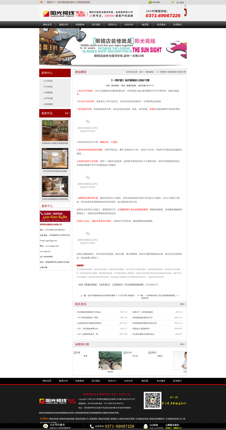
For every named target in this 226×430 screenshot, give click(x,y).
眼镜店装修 (43, 413)
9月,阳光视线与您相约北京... (144, 334)
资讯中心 (112, 24)
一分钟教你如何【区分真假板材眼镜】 (160, 295)
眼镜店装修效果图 (56, 413)
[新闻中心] (113, 46)
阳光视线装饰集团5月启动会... (90, 312)
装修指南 (49, 92)
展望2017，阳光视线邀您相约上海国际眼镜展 (68, 2)
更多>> (68, 113)
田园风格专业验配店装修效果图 (55, 143)
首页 (141, 72)
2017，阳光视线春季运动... (88, 329)
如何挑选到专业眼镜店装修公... (90, 323)
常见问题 (49, 98)
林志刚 (110, 372)
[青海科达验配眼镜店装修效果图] (55, 186)
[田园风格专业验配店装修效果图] (55, 130)
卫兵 (185, 372)
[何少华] (127, 352)
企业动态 (49, 81)
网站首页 (47, 24)
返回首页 (145, 298)
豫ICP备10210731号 (127, 399)
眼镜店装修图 (90, 413)
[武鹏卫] (152, 352)
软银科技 (127, 408)
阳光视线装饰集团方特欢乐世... (145, 323)
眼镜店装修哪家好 (157, 419)
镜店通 (145, 24)
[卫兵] (185, 360)
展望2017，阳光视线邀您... (143, 312)
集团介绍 (63, 24)
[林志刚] (110, 360)
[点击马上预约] (52, 426)
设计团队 (96, 24)
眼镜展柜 (80, 413)
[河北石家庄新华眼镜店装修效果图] (55, 158)
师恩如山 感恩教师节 (141, 329)
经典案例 (80, 24)
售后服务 (161, 24)
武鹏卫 (160, 356)
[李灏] (77, 352)
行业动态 (49, 87)
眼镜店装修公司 (70, 413)
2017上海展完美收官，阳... (88, 334)
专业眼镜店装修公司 (174, 419)
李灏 (85, 356)
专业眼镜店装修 (141, 419)
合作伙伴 (129, 24)
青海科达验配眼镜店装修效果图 (55, 199)
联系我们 (177, 24)
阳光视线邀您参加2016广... (143, 318)
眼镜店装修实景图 (111, 413)
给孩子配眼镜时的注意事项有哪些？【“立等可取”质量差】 (111, 295)
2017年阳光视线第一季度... (88, 318)
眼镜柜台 (99, 413)
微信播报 (156, 2)
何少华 (135, 356)
